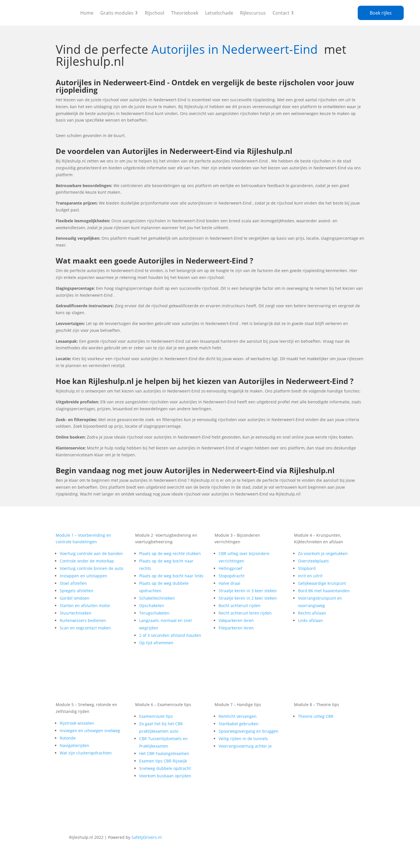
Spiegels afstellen (76, 590)
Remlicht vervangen (238, 716)
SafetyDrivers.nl (146, 837)
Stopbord (307, 568)
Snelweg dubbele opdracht (165, 768)
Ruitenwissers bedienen (83, 620)
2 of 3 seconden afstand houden (170, 635)
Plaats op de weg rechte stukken (170, 553)
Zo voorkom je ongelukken (323, 553)
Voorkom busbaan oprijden (165, 775)
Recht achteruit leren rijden (245, 613)
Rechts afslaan (312, 613)
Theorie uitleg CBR (315, 716)
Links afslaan (310, 620)
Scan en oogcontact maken (85, 628)
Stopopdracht (232, 575)
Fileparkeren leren (236, 628)
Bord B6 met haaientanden (324, 590)
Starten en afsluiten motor (85, 605)
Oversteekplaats (313, 561)
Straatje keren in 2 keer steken (248, 598)
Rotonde (68, 738)
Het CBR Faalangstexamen (164, 753)
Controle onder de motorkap (87, 561)
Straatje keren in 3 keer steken (248, 590)
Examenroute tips (156, 716)
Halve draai (229, 583)
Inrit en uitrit (310, 575)
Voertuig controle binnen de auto (91, 568)
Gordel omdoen (74, 598)
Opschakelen (151, 605)
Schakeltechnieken (157, 598)
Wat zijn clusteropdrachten (86, 753)
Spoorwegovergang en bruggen (249, 731)
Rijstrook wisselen (77, 723)
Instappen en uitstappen (83, 575)
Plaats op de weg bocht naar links (171, 575)
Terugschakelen (154, 613)
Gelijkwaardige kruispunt (322, 583)
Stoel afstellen (73, 583)
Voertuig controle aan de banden (91, 553)
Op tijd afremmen (156, 642)
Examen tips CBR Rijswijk (163, 761)
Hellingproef (230, 568)
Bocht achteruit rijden (240, 605)
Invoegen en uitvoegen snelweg (90, 730)
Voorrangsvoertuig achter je (245, 746)
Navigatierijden (74, 745)
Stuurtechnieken (75, 613)
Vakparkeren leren (236, 620)
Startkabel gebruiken (239, 723)
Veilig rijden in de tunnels (243, 738)
